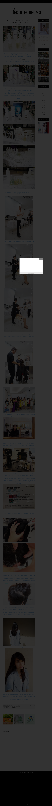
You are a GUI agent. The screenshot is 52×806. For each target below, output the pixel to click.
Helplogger (32, 273)
